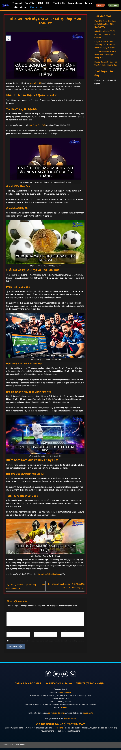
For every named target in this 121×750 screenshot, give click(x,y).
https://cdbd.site (64, 692)
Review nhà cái (75, 3)
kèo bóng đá (35, 83)
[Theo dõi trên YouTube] (64, 674)
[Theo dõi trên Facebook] (48, 674)
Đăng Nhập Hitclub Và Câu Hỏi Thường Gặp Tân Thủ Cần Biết (105, 34)
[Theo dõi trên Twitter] (56, 674)
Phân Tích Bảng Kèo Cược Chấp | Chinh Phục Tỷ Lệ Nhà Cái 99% (105, 24)
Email (36, 630)
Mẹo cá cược (36, 7)
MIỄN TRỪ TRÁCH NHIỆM (90, 683)
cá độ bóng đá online (56, 713)
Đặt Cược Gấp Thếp (37, 125)
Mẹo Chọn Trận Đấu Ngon (49, 574)
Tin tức (88, 3)
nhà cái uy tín (88, 713)
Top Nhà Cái (59, 3)
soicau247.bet (70, 718)
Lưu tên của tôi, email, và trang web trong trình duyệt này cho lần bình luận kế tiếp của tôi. (47, 641)
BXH (48, 3)
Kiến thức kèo (20, 7)
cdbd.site (59, 728)
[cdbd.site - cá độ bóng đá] (5, 5)
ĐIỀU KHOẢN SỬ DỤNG (59, 683)
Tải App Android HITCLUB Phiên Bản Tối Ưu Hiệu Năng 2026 (105, 55)
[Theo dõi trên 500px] (73, 674)
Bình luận (10, 610)
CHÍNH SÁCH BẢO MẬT (28, 683)
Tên (8, 630)
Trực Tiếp (30, 3)
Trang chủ (17, 3)
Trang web (65, 630)
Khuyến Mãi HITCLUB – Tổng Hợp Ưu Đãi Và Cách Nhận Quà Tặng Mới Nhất (104, 44)
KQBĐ (40, 3)
